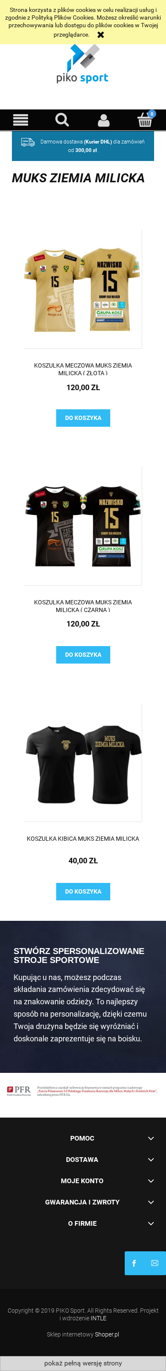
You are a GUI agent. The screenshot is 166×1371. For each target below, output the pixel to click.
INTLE (98, 1318)
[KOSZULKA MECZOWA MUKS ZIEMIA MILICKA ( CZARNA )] (83, 526)
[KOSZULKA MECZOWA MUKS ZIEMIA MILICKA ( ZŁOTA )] (83, 289)
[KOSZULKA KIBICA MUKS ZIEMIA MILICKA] (83, 762)
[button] (21, 120)
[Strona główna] (83, 62)
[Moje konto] (104, 120)
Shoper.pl (107, 1334)
